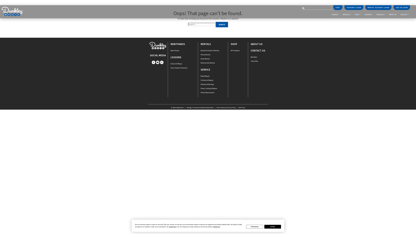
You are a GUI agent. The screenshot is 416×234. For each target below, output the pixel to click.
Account (354, 7)
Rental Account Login (378, 7)
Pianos (335, 14)
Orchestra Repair (207, 80)
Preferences (255, 227)
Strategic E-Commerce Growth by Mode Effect (200, 108)
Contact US (258, 51)
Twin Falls (254, 61)
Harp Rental (205, 59)
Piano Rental (205, 55)
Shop (357, 14)
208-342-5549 (402, 7)
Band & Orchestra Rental (210, 50)
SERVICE (205, 70)
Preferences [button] (216, 227)
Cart (338, 7)
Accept (272, 227)
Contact (404, 14)
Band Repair (205, 76)
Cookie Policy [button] (172, 227)
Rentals (346, 14)
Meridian (254, 57)
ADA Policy (242, 108)
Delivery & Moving (207, 84)
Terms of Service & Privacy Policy (226, 108)
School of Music (176, 64)
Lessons (367, 14)
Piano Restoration (207, 92)
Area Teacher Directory (179, 68)
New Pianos (178, 44)
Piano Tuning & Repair (209, 88)
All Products (235, 50)
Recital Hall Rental (208, 63)
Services (380, 14)
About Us (392, 15)
